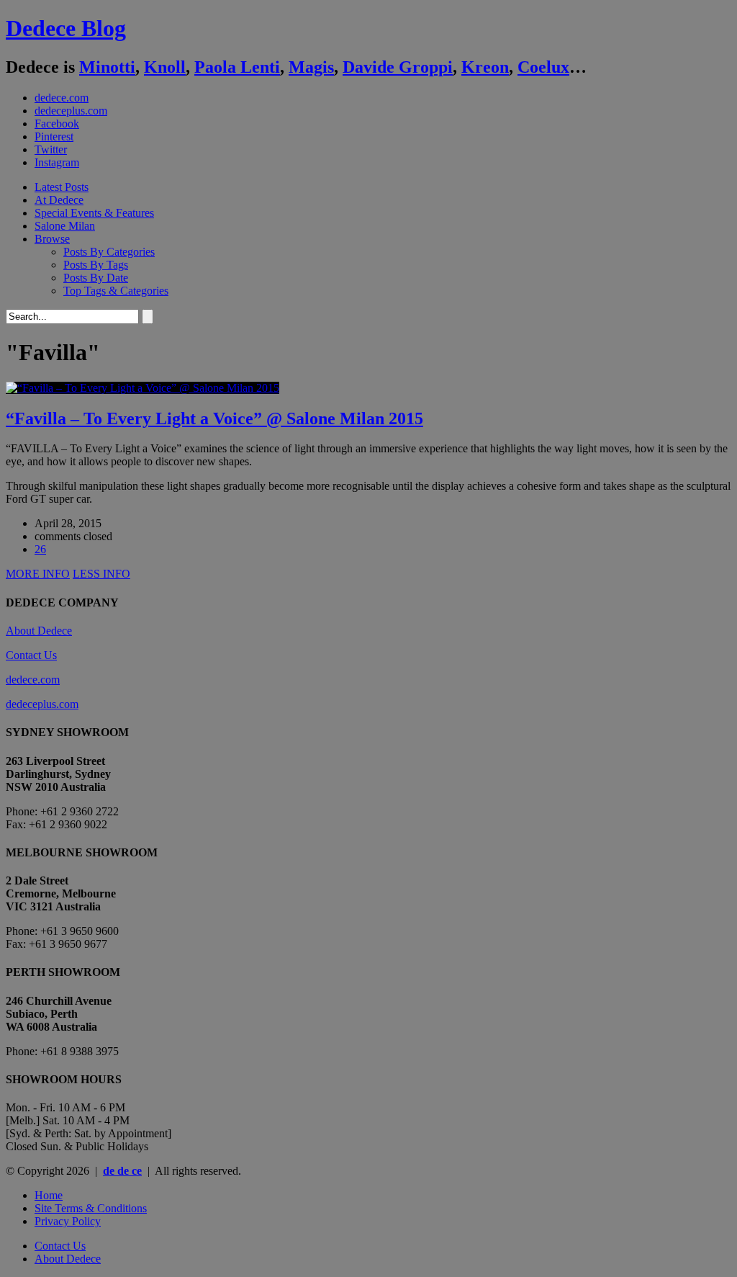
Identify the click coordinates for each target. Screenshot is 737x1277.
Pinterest (54, 136)
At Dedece (59, 200)
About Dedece (39, 630)
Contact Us (31, 655)
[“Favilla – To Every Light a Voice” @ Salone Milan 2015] (142, 388)
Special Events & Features (94, 213)
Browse (52, 239)
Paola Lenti (237, 67)
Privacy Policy (68, 1221)
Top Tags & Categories (115, 290)
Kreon (485, 67)
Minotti (107, 67)
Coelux (543, 67)
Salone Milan (65, 226)
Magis (311, 67)
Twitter (51, 149)
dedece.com (62, 97)
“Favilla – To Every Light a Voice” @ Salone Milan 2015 (214, 418)
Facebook (57, 123)
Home (49, 1195)
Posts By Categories (109, 252)
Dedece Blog (66, 28)
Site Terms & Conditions (91, 1208)
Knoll (165, 67)
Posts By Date (95, 278)
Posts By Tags (95, 265)
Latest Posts (62, 187)
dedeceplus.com (71, 110)
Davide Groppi (398, 67)
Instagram (57, 162)
